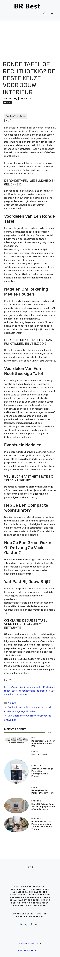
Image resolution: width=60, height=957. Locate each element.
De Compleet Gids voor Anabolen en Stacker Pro (43, 743)
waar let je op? (39, 754)
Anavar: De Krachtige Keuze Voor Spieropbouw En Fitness (42, 772)
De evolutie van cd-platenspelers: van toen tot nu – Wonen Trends (41, 825)
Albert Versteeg (10, 98)
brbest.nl (28, 944)
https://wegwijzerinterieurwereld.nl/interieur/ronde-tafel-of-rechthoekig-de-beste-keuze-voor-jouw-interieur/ (30, 691)
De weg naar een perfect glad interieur (43, 791)
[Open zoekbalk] (44, 13)
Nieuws (7, 103)
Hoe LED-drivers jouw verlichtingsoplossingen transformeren (43, 806)
